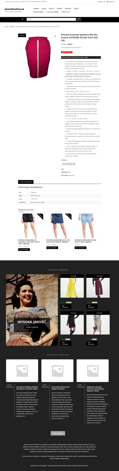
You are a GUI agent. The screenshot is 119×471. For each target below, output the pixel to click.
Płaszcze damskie (52, 12)
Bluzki (44, 8)
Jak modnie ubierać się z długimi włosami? (61, 388)
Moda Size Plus (35, 195)
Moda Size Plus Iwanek (37, 202)
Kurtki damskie (38, 12)
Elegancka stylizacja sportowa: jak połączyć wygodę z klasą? (95, 389)
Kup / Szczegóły (67, 164)
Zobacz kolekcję (32, 327)
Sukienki (36, 8)
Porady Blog (65, 12)
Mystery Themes (83, 465)
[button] (55, 36)
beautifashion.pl (14, 9)
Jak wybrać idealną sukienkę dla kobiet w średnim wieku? (27, 388)
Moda (6, 26)
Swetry (51, 8)
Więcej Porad (58, 433)
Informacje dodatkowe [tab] (26, 182)
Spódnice (68, 8)
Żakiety (76, 8)
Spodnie (59, 8)
